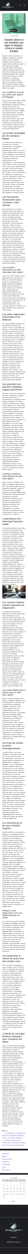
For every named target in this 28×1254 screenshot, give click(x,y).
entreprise (5, 1161)
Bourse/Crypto (7, 1159)
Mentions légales (14, 1242)
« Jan (13, 1201)
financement (6, 1164)
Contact (14, 1237)
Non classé (6, 1169)
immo (6, 1130)
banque (4, 1156)
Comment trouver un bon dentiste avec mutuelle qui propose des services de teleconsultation (13, 1143)
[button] (20, 5)
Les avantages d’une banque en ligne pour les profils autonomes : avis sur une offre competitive (13, 1135)
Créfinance (5, 253)
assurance (5, 1153)
